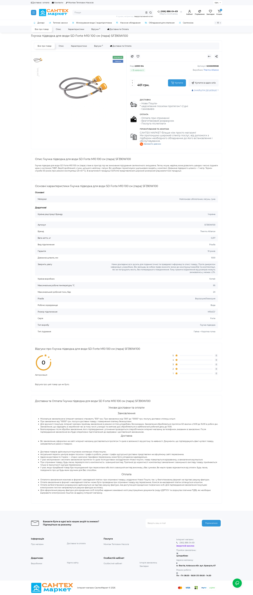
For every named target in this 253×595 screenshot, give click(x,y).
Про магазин (37, 544)
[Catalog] (33, 12)
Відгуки (95, 29)
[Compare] (132, 56)
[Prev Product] (209, 56)
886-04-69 (186, 542)
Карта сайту (73, 563)
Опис (58, 29)
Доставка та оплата (76, 543)
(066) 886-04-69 (169, 11)
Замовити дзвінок (152, 144)
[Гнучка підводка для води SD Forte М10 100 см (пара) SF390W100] (83, 87)
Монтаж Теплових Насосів (81, 2)
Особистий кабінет (113, 563)
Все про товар (42, 29)
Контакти (58, 2)
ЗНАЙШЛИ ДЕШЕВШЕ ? (206, 90)
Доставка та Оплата (119, 29)
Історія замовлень (148, 563)
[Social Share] (216, 56)
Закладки (144, 566)
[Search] (150, 12)
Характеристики (76, 29)
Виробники (36, 563)
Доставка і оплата (40, 2)
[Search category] (146, 12)
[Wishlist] (138, 56)
